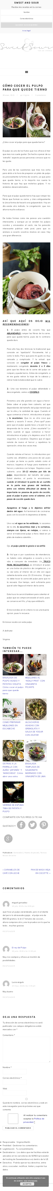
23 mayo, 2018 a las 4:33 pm (23, 986)
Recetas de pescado (31, 853)
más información (30, 1181)
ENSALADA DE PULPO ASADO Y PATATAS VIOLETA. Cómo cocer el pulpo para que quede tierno (13, 685)
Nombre (7, 1067)
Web (5, 1088)
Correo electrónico (12, 1078)
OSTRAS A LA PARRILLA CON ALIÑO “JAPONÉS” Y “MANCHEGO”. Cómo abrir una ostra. (13, 770)
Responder (9, 931)
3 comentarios (40, 95)
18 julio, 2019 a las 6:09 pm (23, 906)
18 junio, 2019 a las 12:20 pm (24, 951)
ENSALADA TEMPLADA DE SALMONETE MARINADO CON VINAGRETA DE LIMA (35, 770)
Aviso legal (26, 31)
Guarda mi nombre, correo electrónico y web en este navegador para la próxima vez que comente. (25, 1106)
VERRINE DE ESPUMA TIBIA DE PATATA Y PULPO (13, 808)
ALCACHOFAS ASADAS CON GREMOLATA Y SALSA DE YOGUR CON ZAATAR (34, 728)
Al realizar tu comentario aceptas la (35, 1118)
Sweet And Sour (26, 49)
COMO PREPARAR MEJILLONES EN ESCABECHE (11, 725)
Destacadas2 (18, 853)
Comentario (9, 1035)
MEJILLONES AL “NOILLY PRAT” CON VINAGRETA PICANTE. (35, 682)
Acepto (27, 1184)
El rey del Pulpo (19, 947)
